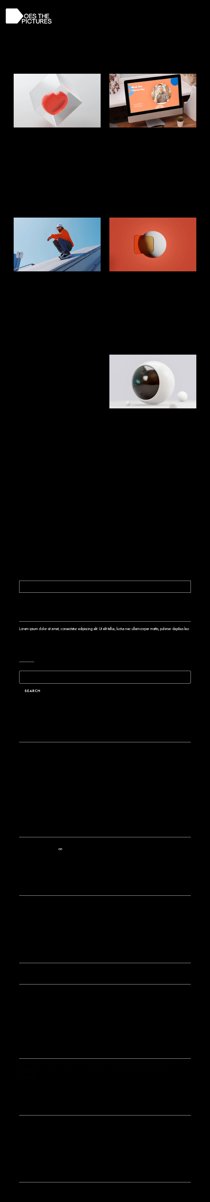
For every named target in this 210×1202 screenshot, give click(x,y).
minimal (105, 1066)
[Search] (186, 587)
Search (26, 653)
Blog (22, 992)
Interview (141, 135)
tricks (168, 1066)
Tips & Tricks (48, 135)
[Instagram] (50, 1191)
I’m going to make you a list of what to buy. (53, 790)
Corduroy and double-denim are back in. (145, 298)
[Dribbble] (70, 1191)
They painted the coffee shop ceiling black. (52, 435)
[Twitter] (31, 1191)
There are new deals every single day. (50, 763)
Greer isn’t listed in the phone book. (50, 154)
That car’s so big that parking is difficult (47, 298)
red (122, 1066)
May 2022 (31, 916)
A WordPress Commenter (38, 848)
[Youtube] (41, 1191)
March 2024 (32, 907)
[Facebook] (21, 1191)
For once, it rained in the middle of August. (148, 435)
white (26, 1074)
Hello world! (32, 753)
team (136, 1066)
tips (152, 1066)
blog (43, 1066)
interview (83, 1066)
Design (24, 1001)
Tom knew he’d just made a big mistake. (150, 154)
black (26, 1066)
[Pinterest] (60, 1191)
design (60, 1066)
